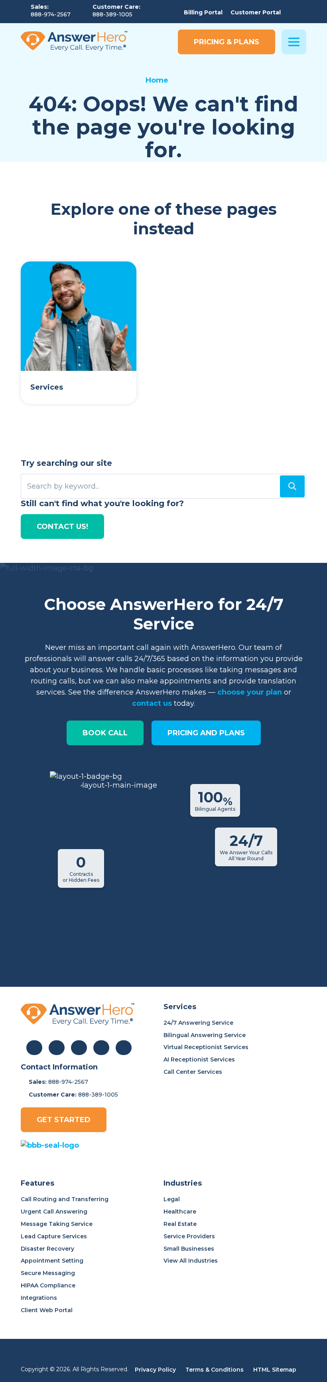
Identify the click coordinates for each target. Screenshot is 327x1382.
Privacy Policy (155, 1369)
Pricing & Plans (226, 42)
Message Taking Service (57, 1224)
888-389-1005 (112, 14)
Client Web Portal (47, 1310)
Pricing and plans (206, 733)
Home (157, 80)
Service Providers (189, 1236)
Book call (105, 733)
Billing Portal (203, 12)
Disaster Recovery (47, 1248)
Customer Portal (255, 12)
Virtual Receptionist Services (206, 1047)
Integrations (39, 1297)
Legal (172, 1199)
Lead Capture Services (54, 1236)
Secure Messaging (48, 1273)
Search (292, 486)
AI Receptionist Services (199, 1059)
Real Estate (180, 1224)
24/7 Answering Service (198, 1022)
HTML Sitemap (274, 1369)
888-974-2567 (51, 14)
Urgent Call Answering (54, 1211)
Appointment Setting (52, 1260)
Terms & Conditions (214, 1369)
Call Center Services (193, 1071)
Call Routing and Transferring (64, 1199)
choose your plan (249, 692)
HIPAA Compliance (48, 1285)
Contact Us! (62, 526)
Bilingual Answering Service (205, 1035)
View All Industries (191, 1260)
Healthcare (180, 1211)
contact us (152, 703)
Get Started (64, 1119)
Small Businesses (189, 1248)
